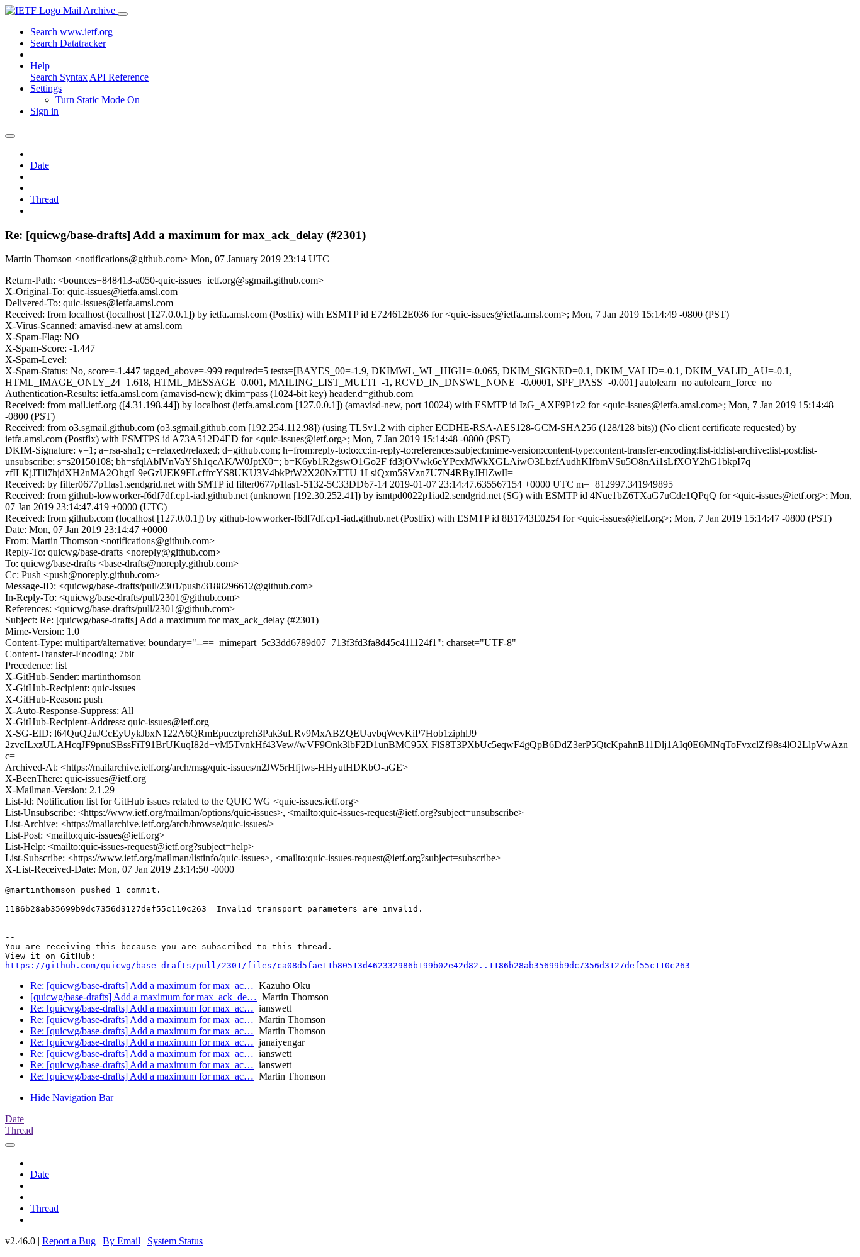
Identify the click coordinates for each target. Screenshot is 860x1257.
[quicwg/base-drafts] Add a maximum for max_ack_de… (143, 997)
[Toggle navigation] (123, 14)
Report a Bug (69, 1241)
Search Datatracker (68, 43)
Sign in (44, 111)
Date (39, 165)
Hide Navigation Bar (71, 1097)
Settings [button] (46, 88)
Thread (44, 199)
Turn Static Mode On (97, 99)
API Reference (119, 77)
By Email (121, 1241)
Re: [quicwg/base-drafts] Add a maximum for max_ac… (142, 985)
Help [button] (40, 65)
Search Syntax (59, 77)
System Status (175, 1241)
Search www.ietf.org (71, 31)
